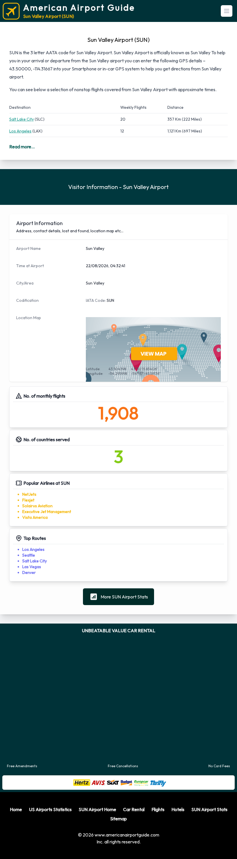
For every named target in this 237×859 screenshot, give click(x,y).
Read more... (22, 146)
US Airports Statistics (50, 836)
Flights (157, 836)
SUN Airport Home (97, 836)
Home (16, 836)
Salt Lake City (21, 119)
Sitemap (118, 845)
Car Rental (134, 836)
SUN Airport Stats (209, 836)
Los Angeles (20, 131)
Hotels (177, 836)
